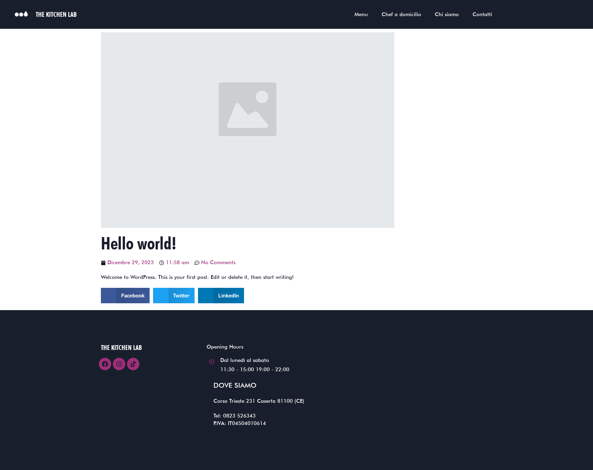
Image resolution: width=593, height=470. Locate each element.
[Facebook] (105, 364)
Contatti (482, 14)
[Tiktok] (133, 364)
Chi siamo (447, 14)
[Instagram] (119, 364)
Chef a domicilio (401, 14)
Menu (361, 14)
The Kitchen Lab (56, 14)
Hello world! (138, 243)
